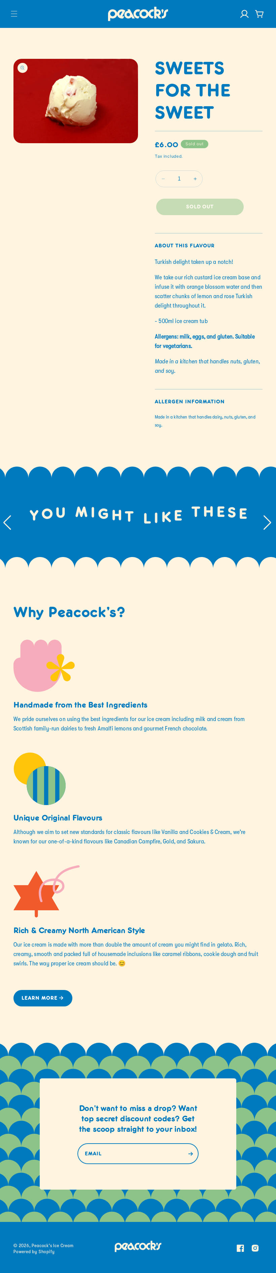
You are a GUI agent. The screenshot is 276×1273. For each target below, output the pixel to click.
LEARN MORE (40, 998)
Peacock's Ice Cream (52, 1245)
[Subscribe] (190, 1153)
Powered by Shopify (34, 1251)
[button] (14, 13)
